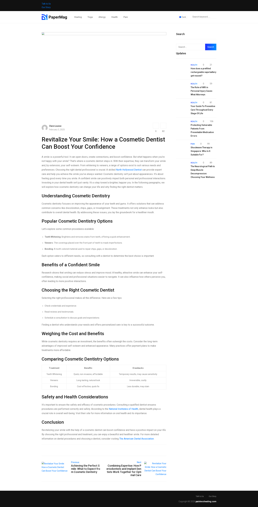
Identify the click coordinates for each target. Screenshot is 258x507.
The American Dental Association (136, 438)
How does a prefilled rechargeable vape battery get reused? (203, 72)
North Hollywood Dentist (129, 169)
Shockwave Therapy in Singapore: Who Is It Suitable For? (201, 151)
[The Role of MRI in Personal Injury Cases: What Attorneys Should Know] (182, 88)
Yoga (90, 17)
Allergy (102, 17)
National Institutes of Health (123, 409)
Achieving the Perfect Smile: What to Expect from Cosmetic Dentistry (85, 468)
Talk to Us (46, 4)
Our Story (46, 7)
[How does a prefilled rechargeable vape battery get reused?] (182, 69)
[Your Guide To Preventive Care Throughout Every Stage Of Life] (182, 106)
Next (139, 462)
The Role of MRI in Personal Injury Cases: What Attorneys (202, 91)
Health (114, 17)
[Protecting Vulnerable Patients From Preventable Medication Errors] (182, 125)
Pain (125, 17)
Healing (78, 17)
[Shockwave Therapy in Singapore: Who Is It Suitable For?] (182, 148)
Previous (75, 462)
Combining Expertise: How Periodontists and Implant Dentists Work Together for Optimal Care (123, 470)
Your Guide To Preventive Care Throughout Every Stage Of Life (203, 110)
